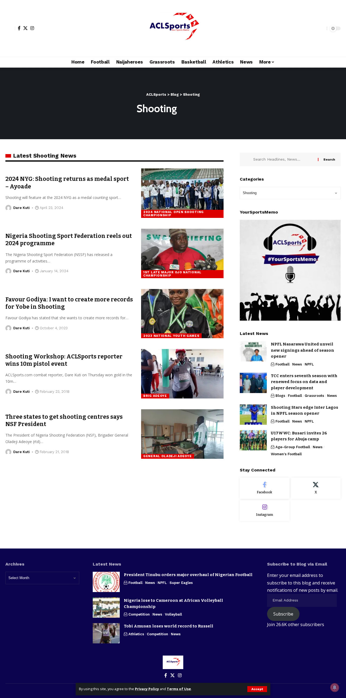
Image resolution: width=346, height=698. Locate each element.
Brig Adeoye (155, 396)
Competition (139, 614)
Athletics (136, 634)
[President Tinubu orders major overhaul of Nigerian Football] (106, 582)
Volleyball (173, 614)
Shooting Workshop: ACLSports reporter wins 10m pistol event (63, 360)
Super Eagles (181, 583)
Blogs (280, 396)
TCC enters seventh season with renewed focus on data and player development (304, 381)
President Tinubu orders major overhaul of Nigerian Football (188, 574)
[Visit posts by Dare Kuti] (8, 208)
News (297, 364)
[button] (257, 689)
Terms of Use (179, 688)
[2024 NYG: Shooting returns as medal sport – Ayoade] (182, 193)
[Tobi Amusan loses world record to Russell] (106, 633)
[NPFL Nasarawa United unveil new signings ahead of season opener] (253, 351)
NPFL (309, 364)
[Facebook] (19, 28)
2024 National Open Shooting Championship (173, 213)
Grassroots (314, 396)
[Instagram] (32, 28)
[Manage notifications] (334, 687)
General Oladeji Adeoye (167, 456)
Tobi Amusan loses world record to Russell (168, 626)
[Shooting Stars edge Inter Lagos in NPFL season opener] (253, 414)
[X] (25, 28)
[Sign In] (10, 28)
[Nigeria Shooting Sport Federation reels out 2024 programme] (182, 253)
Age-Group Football (292, 447)
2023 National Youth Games (171, 336)
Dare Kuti (21, 208)
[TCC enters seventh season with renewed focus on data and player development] (253, 383)
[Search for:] (283, 159)
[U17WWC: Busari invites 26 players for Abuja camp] (253, 440)
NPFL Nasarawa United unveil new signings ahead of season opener (302, 350)
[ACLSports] (173, 28)
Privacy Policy (147, 688)
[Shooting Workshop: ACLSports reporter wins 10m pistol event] (182, 373)
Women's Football (286, 454)
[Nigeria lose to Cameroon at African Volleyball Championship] (106, 607)
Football (282, 364)
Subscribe (283, 614)
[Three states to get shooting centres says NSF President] (182, 434)
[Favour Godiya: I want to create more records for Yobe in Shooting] (182, 313)
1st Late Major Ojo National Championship (172, 273)
